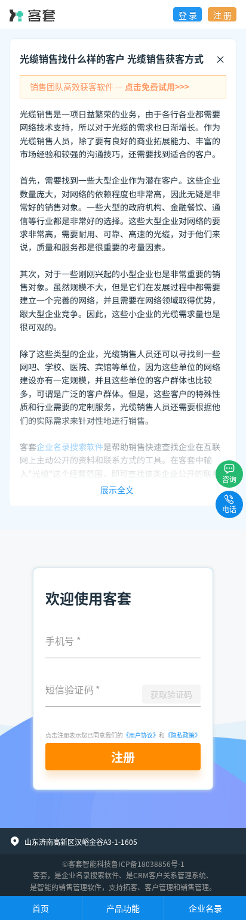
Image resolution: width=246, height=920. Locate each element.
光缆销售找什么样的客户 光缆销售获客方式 (112, 58)
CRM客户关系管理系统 (169, 875)
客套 (40, 875)
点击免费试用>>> (157, 86)
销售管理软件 (80, 887)
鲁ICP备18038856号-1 (147, 864)
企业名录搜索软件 (90, 875)
